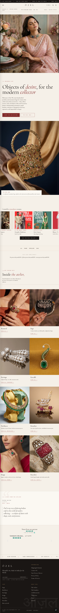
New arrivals (5, 603)
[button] (8, 541)
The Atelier (34, 587)
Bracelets (4, 598)
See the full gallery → (29, 238)
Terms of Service (35, 578)
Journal (33, 600)
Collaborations (35, 592)
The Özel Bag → (27, 114)
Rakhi (25, 248)
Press (32, 598)
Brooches (4, 600)
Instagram (29, 610)
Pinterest (35, 610)
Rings (3, 595)
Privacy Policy (35, 575)
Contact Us (34, 570)
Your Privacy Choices (36, 573)
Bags (37, 248)
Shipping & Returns (36, 568)
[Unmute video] (56, 70)
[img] (29, 531)
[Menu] (3, 5)
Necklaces (5, 590)
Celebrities (34, 595)
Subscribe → (23, 577)
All (21, 248)
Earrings (4, 592)
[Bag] (56, 5)
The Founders (34, 590)
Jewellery (31, 248)
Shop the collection (11, 114)
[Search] (53, 5)
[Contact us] (56, 610)
